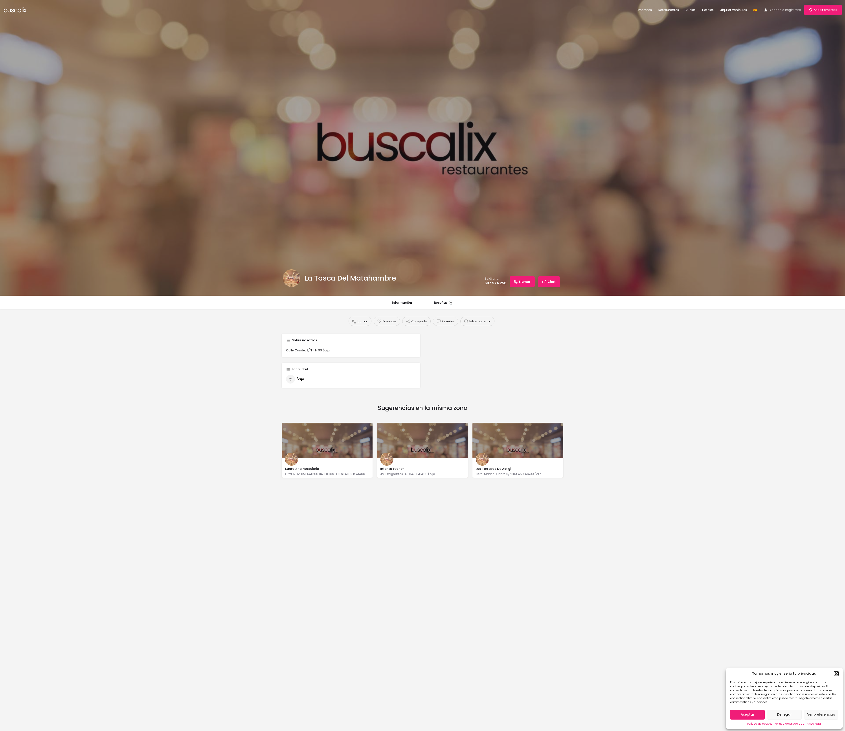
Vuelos (690, 10)
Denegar (784, 714)
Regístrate (793, 10)
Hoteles (708, 10)
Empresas (644, 10)
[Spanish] (755, 10)
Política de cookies (759, 723)
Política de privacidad (790, 723)
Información (402, 302)
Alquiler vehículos (733, 10)
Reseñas (443, 302)
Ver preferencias (821, 714)
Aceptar (747, 714)
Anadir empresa (825, 10)
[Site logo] (15, 9)
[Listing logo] (291, 278)
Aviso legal (814, 723)
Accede (775, 10)
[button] (836, 673)
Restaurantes (668, 10)
